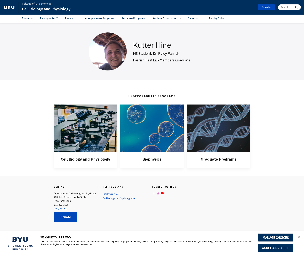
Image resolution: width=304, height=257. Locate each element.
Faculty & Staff (49, 18)
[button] (299, 236)
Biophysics (152, 159)
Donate (65, 217)
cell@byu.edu (60, 208)
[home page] (9, 7)
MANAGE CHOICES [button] (276, 237)
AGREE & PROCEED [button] (275, 248)
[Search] (296, 7)
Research (70, 18)
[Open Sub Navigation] (181, 18)
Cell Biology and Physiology (46, 8)
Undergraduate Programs (99, 18)
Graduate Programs (133, 18)
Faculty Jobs (216, 18)
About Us (27, 18)
